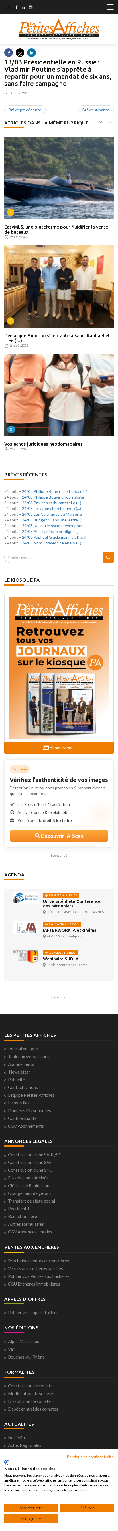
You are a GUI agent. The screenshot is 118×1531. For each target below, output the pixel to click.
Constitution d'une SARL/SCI (35, 1154)
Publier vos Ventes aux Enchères (39, 1276)
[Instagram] (30, 8)
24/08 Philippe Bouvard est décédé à (55, 491)
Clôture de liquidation (28, 1185)
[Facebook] (16, 8)
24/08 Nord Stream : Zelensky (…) (51, 542)
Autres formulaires (26, 1224)
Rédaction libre (22, 1216)
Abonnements (21, 1064)
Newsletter (19, 1071)
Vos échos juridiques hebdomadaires (43, 444)
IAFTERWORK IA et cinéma (69, 930)
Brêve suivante (95, 109)
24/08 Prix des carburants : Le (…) (51, 502)
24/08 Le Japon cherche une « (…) (51, 508)
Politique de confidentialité (90, 1456)
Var (11, 1349)
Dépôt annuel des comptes (33, 1408)
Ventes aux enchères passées (35, 1268)
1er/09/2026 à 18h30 (63, 924)
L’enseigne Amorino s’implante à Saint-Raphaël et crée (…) (57, 338)
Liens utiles (19, 1102)
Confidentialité (22, 1118)
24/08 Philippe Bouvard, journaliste (53, 497)
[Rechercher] (108, 557)
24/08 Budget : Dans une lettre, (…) (53, 519)
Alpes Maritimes (23, 1341)
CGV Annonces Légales (30, 1231)
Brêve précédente (25, 109)
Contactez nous (23, 1087)
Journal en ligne (23, 1048)
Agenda (14, 874)
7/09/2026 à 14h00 (61, 952)
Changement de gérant (29, 1193)
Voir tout (106, 122)
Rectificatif (19, 1208)
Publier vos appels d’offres (33, 1312)
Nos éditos (18, 1437)
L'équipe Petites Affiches (31, 1095)
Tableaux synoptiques (28, 1056)
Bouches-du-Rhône (26, 1356)
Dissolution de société (29, 1401)
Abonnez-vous (62, 747)
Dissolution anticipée (28, 1177)
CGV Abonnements (26, 1126)
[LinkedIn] (23, 8)
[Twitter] (8, 8)
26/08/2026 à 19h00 (62, 895)
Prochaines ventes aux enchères (38, 1260)
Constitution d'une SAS (30, 1162)
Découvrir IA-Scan (61, 836)
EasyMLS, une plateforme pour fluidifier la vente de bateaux (56, 229)
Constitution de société (30, 1385)
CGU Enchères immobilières (34, 1283)
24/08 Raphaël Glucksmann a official (54, 537)
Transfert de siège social (31, 1200)
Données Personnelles (29, 1110)
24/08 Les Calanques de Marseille (52, 514)
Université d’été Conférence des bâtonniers (72, 903)
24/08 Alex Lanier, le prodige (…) (50, 531)
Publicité (16, 1079)
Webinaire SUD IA (60, 958)
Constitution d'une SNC (30, 1170)
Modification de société (30, 1393)
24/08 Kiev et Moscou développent (53, 525)
